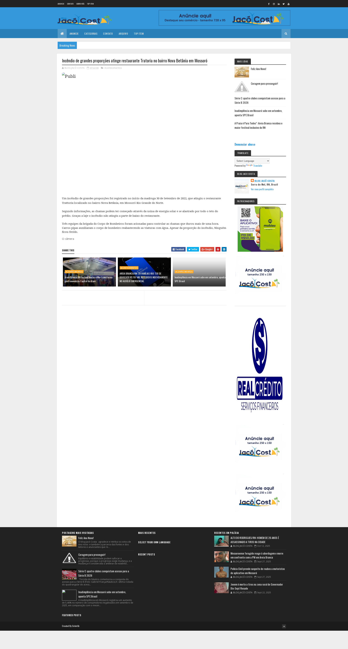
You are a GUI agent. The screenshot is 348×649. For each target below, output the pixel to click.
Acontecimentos (113, 67)
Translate (257, 165)
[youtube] (289, 4)
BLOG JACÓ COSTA (264, 181)
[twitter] (284, 4)
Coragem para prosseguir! (264, 83)
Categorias (90, 33)
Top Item (90, 3)
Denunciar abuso (245, 144)
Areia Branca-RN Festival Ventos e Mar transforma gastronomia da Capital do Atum (88, 279)
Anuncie (61, 3)
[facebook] (269, 4)
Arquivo (123, 33)
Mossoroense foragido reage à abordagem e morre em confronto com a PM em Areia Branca (257, 555)
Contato (70, 3)
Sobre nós (80, 3)
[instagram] (274, 4)
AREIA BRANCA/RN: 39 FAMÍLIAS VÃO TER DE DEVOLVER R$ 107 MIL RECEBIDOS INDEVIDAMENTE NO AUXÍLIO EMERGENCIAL (144, 277)
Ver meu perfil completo (262, 189)
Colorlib (75, 625)
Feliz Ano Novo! (258, 69)
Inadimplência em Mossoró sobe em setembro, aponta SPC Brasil (200, 279)
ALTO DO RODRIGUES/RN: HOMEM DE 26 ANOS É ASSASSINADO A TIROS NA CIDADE (255, 540)
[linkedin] (279, 4)
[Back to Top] (284, 626)
